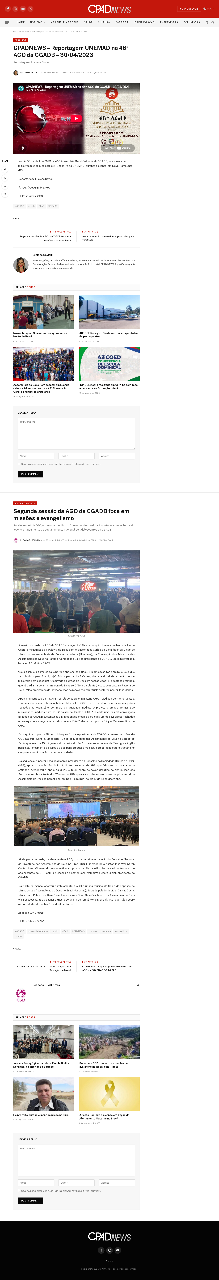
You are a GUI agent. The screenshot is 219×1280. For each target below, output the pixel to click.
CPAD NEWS (78, 931)
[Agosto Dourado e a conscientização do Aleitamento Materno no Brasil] (109, 1094)
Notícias (36, 22)
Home (21, 22)
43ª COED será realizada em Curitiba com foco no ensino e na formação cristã (108, 386)
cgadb (31, 206)
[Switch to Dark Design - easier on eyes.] (207, 22)
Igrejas (18, 936)
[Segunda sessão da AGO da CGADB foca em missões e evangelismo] (76, 591)
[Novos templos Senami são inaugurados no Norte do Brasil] (43, 312)
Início (15, 31)
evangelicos (121, 931)
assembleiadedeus (38, 931)
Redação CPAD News (32, 540)
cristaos (93, 931)
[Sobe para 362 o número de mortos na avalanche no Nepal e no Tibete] (109, 1042)
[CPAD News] (109, 8)
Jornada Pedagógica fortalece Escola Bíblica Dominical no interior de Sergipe (41, 1065)
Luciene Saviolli (30, 73)
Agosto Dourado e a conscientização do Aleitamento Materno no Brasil (104, 1117)
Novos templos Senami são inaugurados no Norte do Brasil (40, 335)
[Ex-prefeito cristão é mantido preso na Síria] (43, 1094)
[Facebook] (5, 169)
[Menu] (7, 22)
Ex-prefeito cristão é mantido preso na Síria (40, 1115)
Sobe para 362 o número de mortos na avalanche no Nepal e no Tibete (103, 1065)
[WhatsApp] (5, 194)
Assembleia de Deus (65, 22)
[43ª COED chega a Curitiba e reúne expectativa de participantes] (109, 312)
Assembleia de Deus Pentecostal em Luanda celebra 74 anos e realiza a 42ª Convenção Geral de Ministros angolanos (41, 388)
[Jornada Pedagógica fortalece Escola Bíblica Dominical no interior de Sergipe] (43, 1042)
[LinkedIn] (5, 186)
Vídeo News (20, 40)
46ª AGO (19, 206)
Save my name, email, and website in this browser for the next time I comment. (61, 464)
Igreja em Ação (144, 22)
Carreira (121, 22)
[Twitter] (5, 178)
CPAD (42, 206)
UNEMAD (53, 206)
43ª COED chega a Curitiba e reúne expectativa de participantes (108, 335)
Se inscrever (189, 9)
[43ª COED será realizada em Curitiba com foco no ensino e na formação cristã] (109, 364)
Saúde (88, 22)
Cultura (104, 22)
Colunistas (192, 22)
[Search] (212, 22)
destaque (106, 931)
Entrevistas (169, 22)
